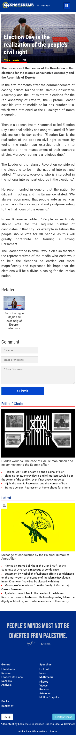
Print (24, 60)
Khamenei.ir (17, 5)
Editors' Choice (12, 403)
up (9, 716)
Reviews (6, 673)
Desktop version (63, 716)
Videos (43, 685)
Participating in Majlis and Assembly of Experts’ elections (14, 320)
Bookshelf (7, 705)
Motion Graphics (49, 697)
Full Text (44, 669)
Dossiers (6, 680)
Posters (44, 689)
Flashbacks (8, 669)
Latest (6, 498)
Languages (45, 5)
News (42, 673)
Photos (43, 681)
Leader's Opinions (12, 676)
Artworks (44, 693)
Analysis (6, 684)
